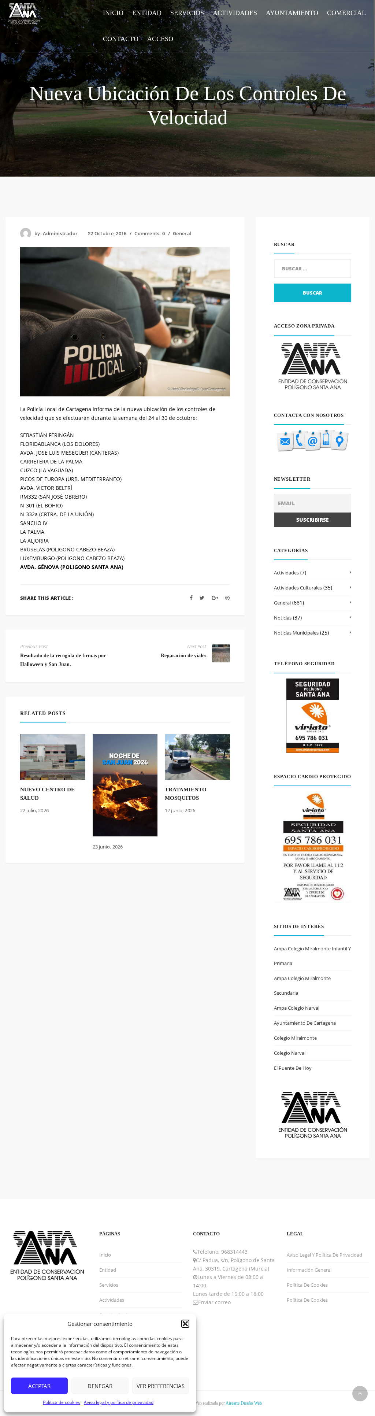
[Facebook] (191, 597)
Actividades (286, 572)
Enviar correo (214, 1302)
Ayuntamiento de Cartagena (305, 1023)
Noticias (283, 617)
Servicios (108, 1285)
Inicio (105, 1255)
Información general (309, 1270)
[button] (185, 1323)
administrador (60, 233)
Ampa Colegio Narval (296, 1008)
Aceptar (39, 1386)
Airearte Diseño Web (244, 1403)
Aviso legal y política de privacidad (118, 1402)
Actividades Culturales (298, 587)
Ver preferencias (161, 1386)
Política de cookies (61, 1402)
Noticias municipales (296, 632)
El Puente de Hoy (293, 1068)
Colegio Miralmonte (295, 1038)
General (182, 233)
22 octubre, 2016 (107, 233)
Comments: (149, 233)
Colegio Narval (289, 1053)
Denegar (100, 1386)
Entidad (107, 1270)
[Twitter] (202, 597)
